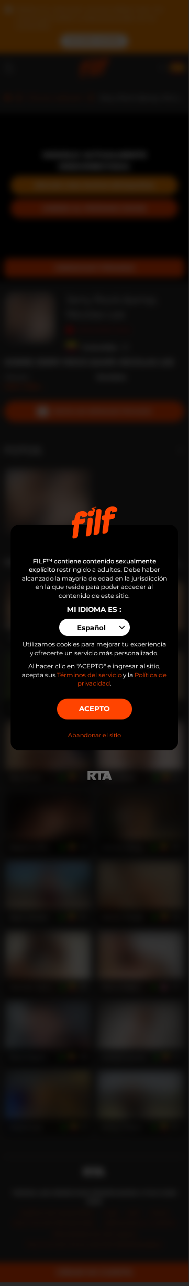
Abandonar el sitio (94, 735)
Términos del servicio (89, 675)
